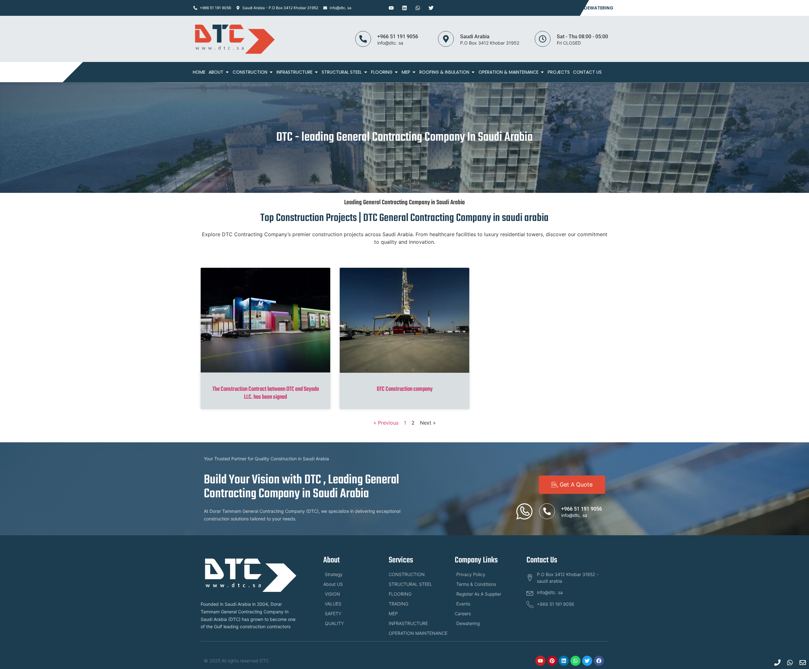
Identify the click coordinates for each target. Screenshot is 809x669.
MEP (406, 72)
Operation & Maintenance (508, 72)
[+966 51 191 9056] (363, 39)
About (216, 72)
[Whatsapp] (418, 8)
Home (199, 72)
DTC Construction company (405, 389)
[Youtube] (391, 8)
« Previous (386, 423)
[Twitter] (431, 8)
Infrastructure (295, 72)
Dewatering (598, 8)
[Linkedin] (404, 8)
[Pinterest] (552, 661)
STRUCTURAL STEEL (342, 72)
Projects (559, 72)
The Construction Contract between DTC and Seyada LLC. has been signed (265, 393)
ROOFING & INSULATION (444, 72)
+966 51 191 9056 (397, 37)
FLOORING (381, 72)
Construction (250, 72)
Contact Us (563, 8)
